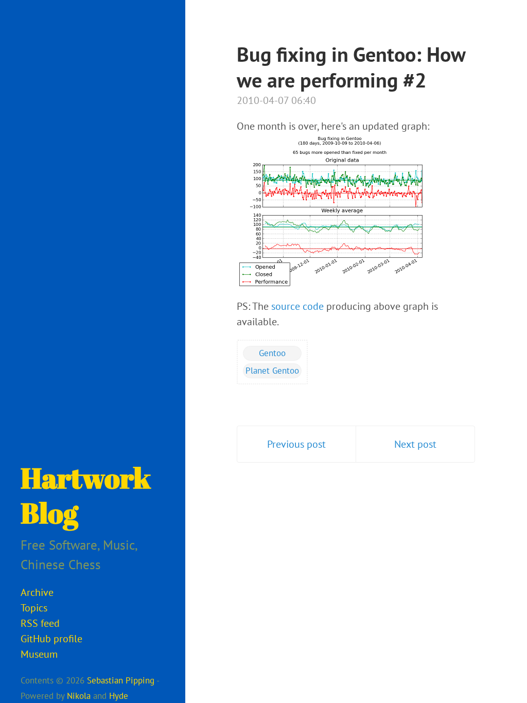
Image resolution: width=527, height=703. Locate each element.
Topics (34, 607)
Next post (415, 444)
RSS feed (40, 623)
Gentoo (272, 353)
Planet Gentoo (272, 370)
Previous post (296, 444)
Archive (37, 592)
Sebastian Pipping (120, 680)
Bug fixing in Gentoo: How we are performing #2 (351, 67)
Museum (39, 654)
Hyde (118, 695)
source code (297, 306)
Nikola (79, 695)
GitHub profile (51, 638)
